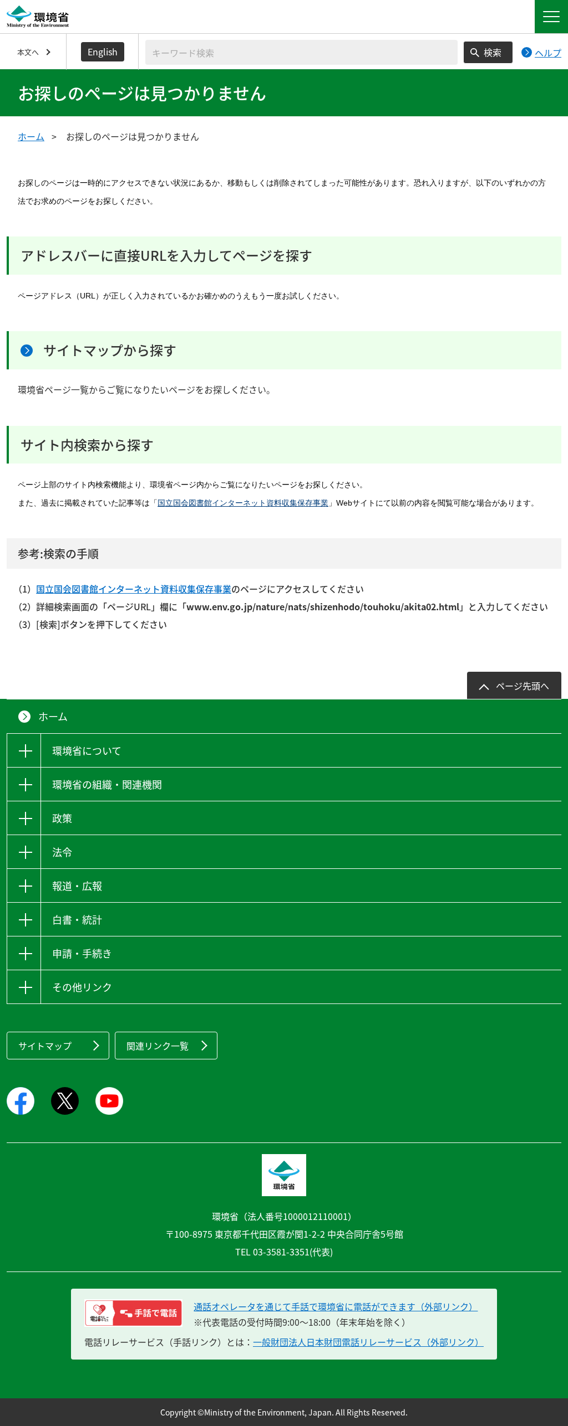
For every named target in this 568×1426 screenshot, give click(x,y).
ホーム (31, 136)
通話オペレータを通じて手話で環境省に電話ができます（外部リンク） (336, 1306)
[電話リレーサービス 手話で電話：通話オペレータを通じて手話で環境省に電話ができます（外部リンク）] (133, 1313)
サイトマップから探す (109, 350)
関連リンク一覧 (157, 1045)
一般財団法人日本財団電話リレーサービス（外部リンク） (368, 1341)
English (103, 51)
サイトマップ (45, 1045)
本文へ (28, 52)
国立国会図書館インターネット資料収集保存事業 (243, 502)
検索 (492, 52)
